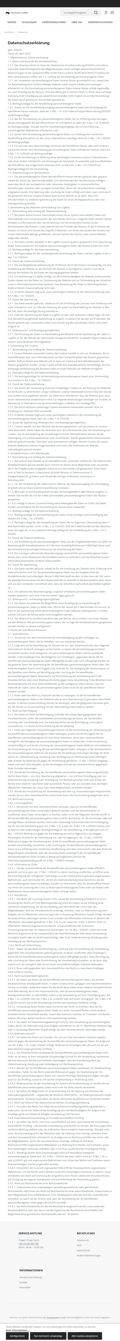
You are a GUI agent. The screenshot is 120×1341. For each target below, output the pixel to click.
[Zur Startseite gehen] (17, 12)
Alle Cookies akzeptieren (85, 1335)
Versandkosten (53, 1317)
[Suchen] (96, 12)
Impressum (83, 1240)
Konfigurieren (17, 1335)
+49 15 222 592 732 (29, 1243)
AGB (79, 1245)
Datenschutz (83, 1250)
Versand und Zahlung (30, 1277)
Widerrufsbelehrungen (89, 1255)
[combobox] (75, 12)
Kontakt (23, 1282)
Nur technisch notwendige (48, 1335)
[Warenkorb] (112, 12)
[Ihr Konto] (106, 12)
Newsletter (25, 1287)
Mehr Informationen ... (18, 1330)
